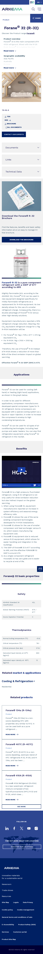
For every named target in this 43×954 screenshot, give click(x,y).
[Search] (33, 9)
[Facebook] (14, 828)
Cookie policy (7, 910)
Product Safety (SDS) (27, 924)
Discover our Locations (22, 847)
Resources (6, 896)
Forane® (31, 33)
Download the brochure (21, 240)
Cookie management (25, 910)
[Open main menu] (39, 9)
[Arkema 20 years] (32, 4)
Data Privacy (28, 902)
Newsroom (6, 884)
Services (5, 932)
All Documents (14, 127)
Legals (16, 902)
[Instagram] (36, 828)
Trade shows (7, 890)
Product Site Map (9, 939)
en (38, 2)
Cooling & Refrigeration (17, 681)
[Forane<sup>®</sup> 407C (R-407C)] (21, 754)
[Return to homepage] (12, 9)
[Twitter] (21, 828)
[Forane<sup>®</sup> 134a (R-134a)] (21, 722)
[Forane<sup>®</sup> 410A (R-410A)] (21, 787)
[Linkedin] (7, 828)
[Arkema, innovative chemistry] (11, 870)
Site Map (5, 902)
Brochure (11, 124)
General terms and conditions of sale (17, 917)
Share (38, 18)
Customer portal (20, 932)
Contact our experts (14, 134)
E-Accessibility (8, 924)
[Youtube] (29, 828)
